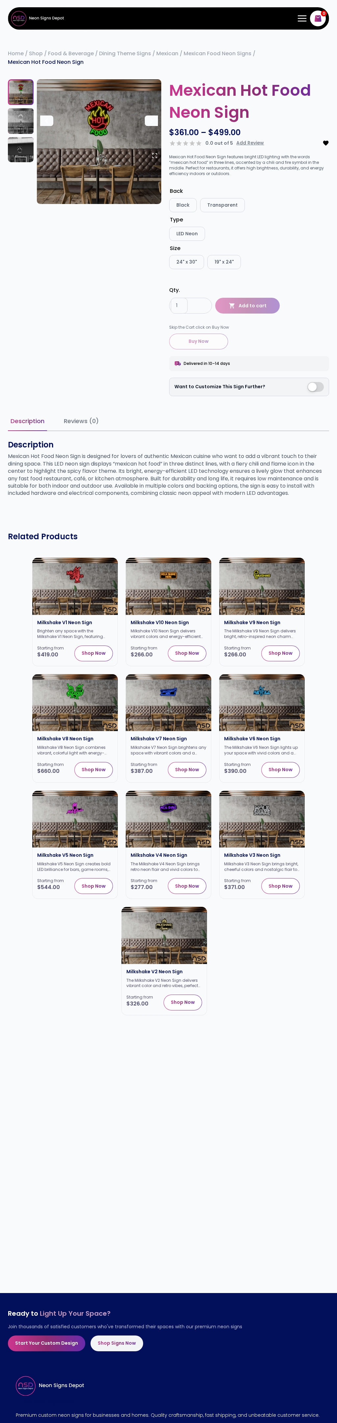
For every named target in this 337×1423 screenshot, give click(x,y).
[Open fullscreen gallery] (154, 155)
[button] (21, 92)
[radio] (183, 205)
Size (175, 248)
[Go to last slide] (46, 120)
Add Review (250, 143)
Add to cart (253, 305)
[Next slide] (151, 120)
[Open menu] (300, 18)
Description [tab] (27, 421)
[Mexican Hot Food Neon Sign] (99, 141)
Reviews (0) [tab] (81, 421)
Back (176, 191)
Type (176, 219)
